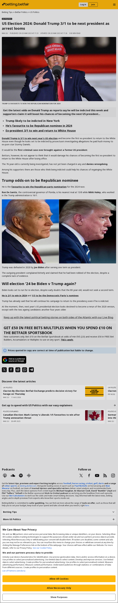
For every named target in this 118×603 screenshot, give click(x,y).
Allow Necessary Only (59, 587)
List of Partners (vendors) (13, 570)
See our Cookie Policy (42, 548)
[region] (59, 564)
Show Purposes (59, 597)
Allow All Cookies (59, 578)
